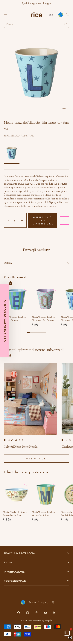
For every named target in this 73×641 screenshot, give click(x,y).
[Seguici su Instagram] (27, 612)
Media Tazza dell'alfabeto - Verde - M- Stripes (44, 513)
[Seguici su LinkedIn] (54, 612)
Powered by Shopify (42, 620)
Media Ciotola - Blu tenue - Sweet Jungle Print (15, 513)
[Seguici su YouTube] (45, 612)
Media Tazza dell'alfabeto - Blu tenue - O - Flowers (44, 318)
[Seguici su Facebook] (18, 612)
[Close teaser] (10, 283)
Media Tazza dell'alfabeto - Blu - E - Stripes (15, 318)
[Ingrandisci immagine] (64, 108)
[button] (64, 220)
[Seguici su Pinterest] (36, 612)
